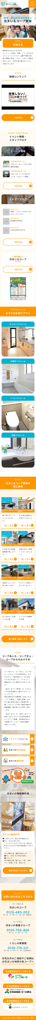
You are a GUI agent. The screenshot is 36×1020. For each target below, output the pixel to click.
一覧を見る (18, 186)
